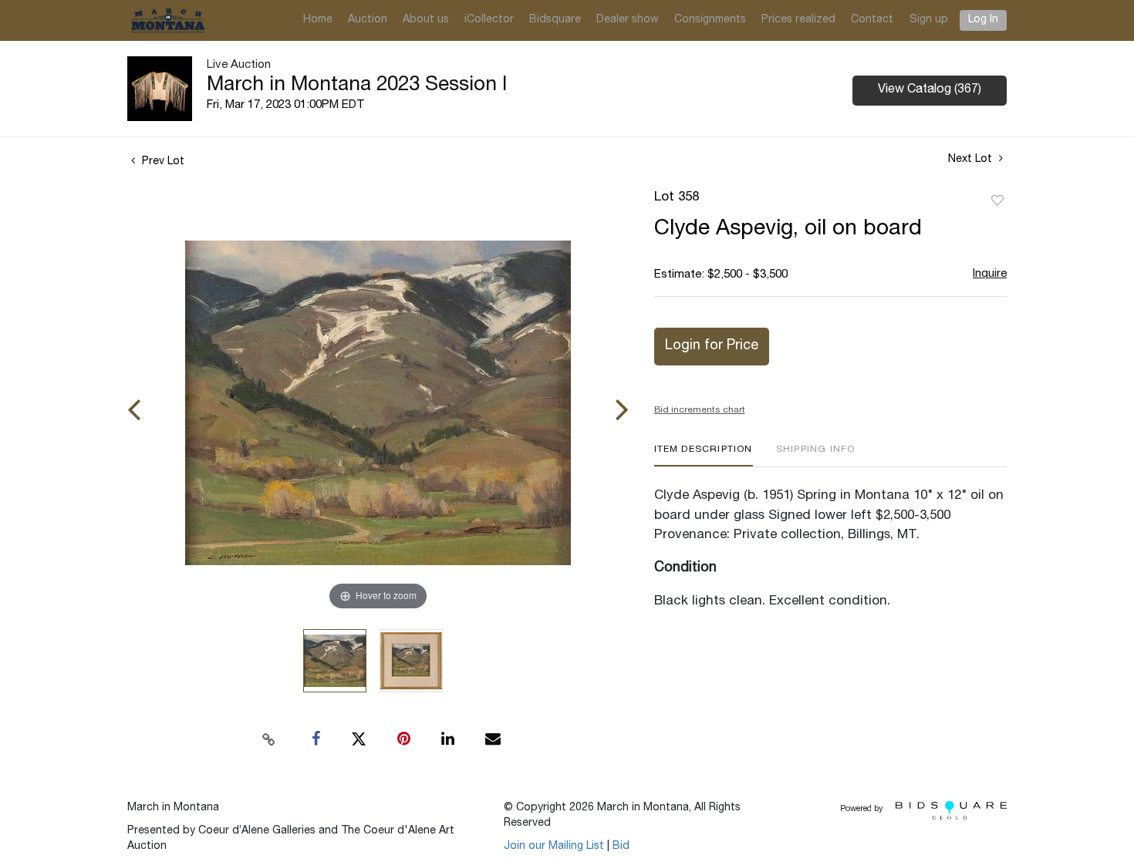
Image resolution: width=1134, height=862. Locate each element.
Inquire (990, 274)
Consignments (710, 20)
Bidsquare (555, 20)
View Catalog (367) (929, 90)
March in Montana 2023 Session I (357, 86)
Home (317, 20)
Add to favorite (997, 201)
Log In (983, 20)
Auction (367, 20)
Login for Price (711, 346)
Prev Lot (161, 162)
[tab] (703, 455)
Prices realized (798, 20)
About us (426, 20)
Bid (621, 846)
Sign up (929, 20)
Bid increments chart (699, 410)
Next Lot (971, 159)
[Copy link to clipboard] (269, 739)
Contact (872, 20)
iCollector (489, 20)
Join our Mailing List (554, 846)
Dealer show (627, 20)
